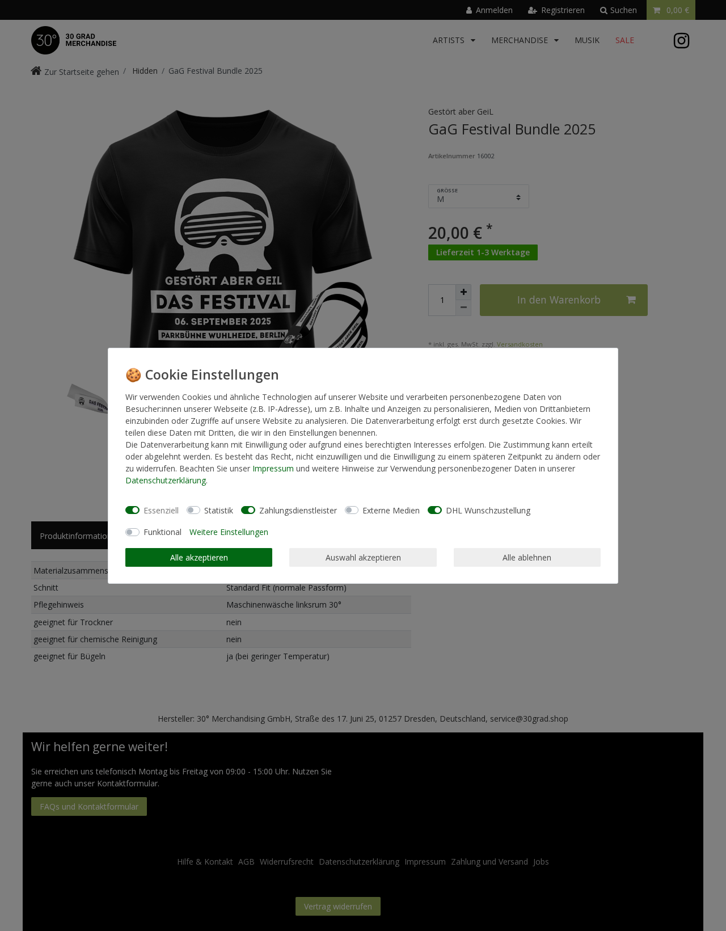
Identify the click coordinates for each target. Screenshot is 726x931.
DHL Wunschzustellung (488, 509)
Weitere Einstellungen (228, 531)
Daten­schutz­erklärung (165, 480)
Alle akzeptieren (199, 556)
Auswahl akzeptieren (363, 556)
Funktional (162, 531)
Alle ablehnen (527, 556)
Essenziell (161, 509)
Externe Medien (391, 509)
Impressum (273, 468)
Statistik (218, 509)
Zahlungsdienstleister (298, 509)
